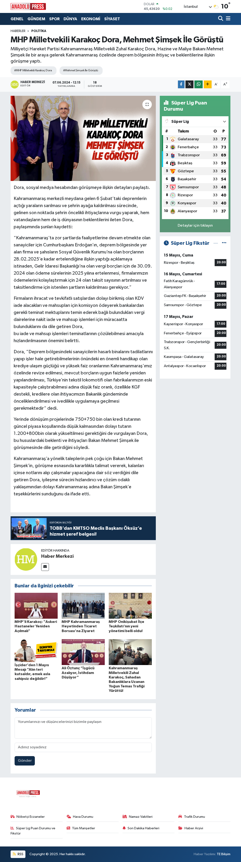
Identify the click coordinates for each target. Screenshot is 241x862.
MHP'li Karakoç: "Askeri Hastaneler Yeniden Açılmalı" (36, 626)
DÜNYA (70, 19)
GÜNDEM (36, 19)
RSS (20, 854)
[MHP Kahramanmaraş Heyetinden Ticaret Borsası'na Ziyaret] (83, 606)
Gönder (25, 761)
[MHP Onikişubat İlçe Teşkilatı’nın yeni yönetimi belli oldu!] (130, 606)
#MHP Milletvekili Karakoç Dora (33, 70)
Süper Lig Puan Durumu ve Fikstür (33, 830)
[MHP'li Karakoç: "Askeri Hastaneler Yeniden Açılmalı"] (36, 606)
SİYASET (112, 19)
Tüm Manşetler (83, 828)
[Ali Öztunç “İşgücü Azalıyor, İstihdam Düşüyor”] (83, 652)
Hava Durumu (83, 816)
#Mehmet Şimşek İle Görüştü (80, 70)
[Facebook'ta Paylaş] (181, 84)
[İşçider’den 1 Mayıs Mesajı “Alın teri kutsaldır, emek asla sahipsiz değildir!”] (36, 651)
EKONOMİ (90, 19)
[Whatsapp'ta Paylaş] (198, 84)
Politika (38, 31)
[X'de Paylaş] (189, 84)
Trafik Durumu (194, 816)
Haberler (18, 31)
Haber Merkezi (57, 556)
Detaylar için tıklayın (195, 226)
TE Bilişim (223, 854)
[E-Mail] (45, 567)
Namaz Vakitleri (141, 816)
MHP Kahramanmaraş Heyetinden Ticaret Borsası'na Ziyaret (81, 626)
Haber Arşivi (194, 828)
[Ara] (221, 19)
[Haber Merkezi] (26, 559)
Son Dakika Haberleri (143, 828)
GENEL (17, 19)
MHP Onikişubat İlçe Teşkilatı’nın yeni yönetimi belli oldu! (126, 626)
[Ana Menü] (227, 19)
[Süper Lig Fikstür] (224, 243)
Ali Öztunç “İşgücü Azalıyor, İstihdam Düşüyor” (78, 672)
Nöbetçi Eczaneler (30, 816)
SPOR (54, 19)
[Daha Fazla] (208, 84)
